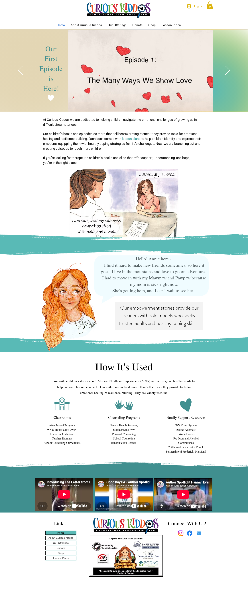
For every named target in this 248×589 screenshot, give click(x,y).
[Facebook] (189, 533)
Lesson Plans (61, 558)
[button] (210, 5)
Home (60, 532)
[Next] (227, 70)
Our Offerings (61, 542)
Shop (61, 553)
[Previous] (20, 70)
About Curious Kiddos (60, 537)
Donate (61, 547)
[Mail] (199, 533)
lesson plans (131, 138)
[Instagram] (180, 533)
